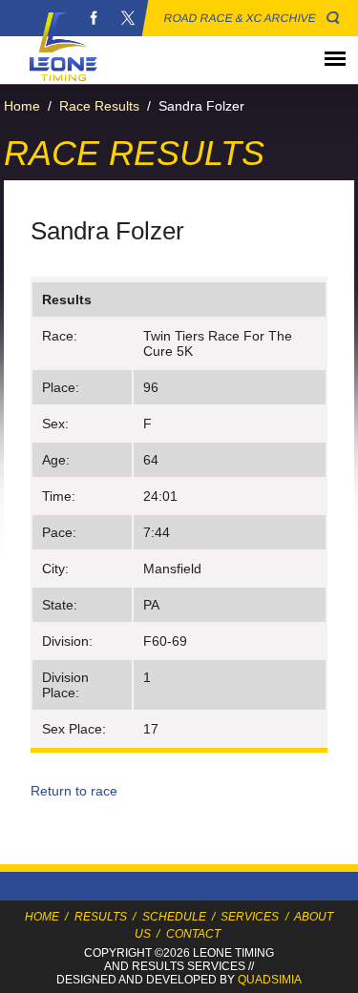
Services (250, 916)
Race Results (99, 106)
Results (100, 916)
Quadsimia (270, 979)
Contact (193, 934)
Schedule (174, 916)
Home (22, 106)
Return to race (74, 790)
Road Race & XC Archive (240, 18)
